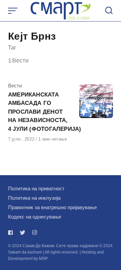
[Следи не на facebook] (11, 232)
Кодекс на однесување (34, 217)
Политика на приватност (36, 188)
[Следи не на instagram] (35, 232)
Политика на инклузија (34, 198)
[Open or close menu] (13, 10)
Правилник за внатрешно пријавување (52, 207)
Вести (15, 85)
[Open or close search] (109, 10)
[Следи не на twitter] (22, 232)
